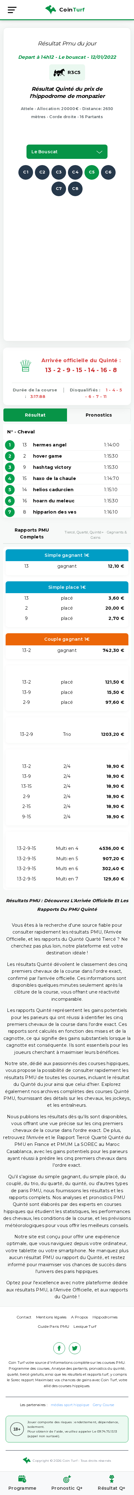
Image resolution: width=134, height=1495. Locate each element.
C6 (108, 171)
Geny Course (103, 1405)
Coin (72, 10)
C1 (25, 171)
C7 (59, 188)
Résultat (35, 415)
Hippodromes (105, 1317)
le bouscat (44, 152)
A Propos (79, 1317)
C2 (42, 171)
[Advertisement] (67, 263)
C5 (92, 171)
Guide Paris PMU (53, 1326)
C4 (75, 171)
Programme (22, 1488)
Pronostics (99, 415)
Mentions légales (51, 1317)
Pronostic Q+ (67, 1488)
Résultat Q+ (111, 1488)
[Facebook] (59, 1348)
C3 (59, 171)
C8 (75, 188)
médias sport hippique (70, 1405)
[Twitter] (75, 1348)
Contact (24, 1317)
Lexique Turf (85, 1326)
